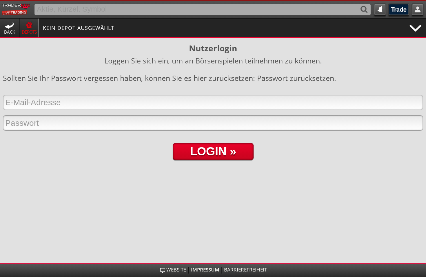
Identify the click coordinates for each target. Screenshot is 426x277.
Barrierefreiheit (245, 270)
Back (9, 32)
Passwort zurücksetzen (295, 78)
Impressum (205, 270)
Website (176, 270)
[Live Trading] (16, 8)
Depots (29, 32)
